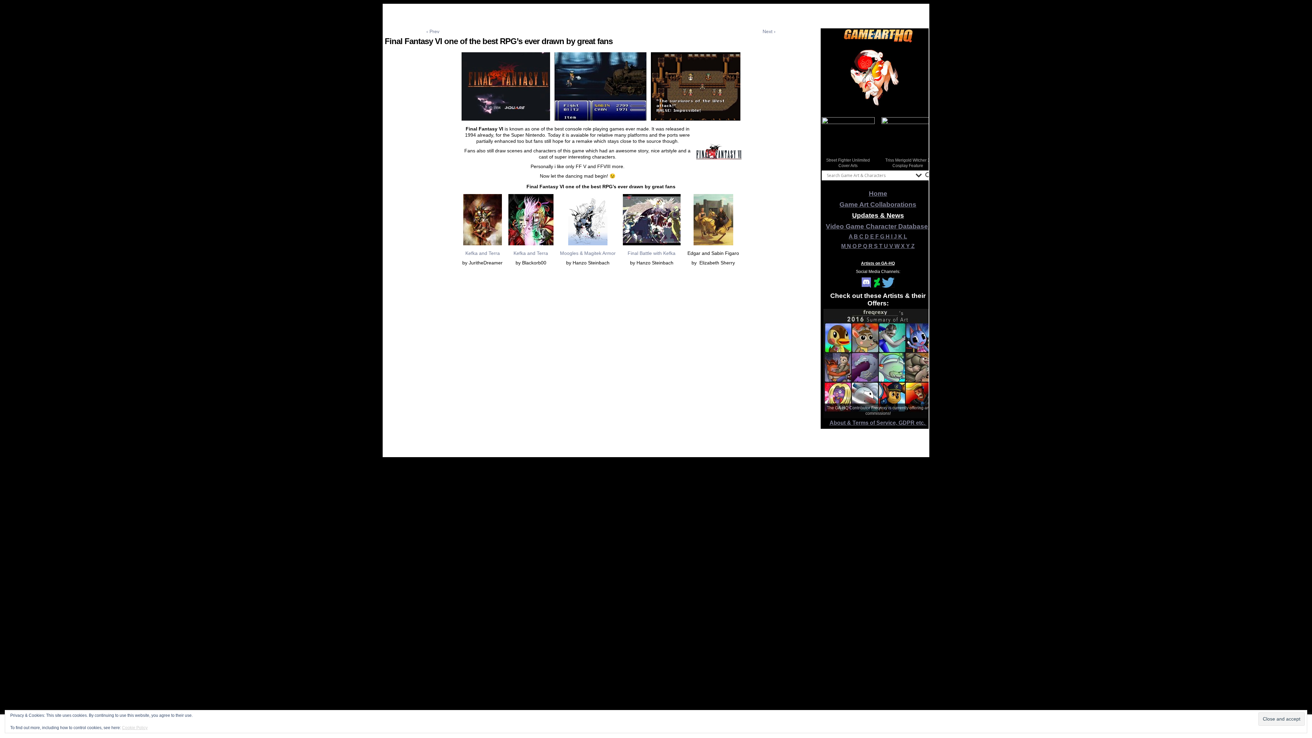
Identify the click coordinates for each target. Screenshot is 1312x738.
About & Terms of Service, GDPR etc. (878, 423)
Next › (769, 31)
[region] (878, 78)
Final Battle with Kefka (651, 253)
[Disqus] (601, 370)
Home (878, 193)
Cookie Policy (135, 727)
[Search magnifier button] (928, 175)
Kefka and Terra (482, 253)
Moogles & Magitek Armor (588, 253)
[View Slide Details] (878, 78)
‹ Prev (432, 31)
